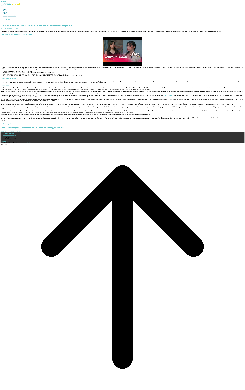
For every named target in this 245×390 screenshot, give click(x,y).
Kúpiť (4, 13)
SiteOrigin (29, 142)
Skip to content (4, 1)
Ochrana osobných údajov (9, 135)
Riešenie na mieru (7, 10)
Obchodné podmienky (8, 133)
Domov (5, 9)
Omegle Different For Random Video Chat (11, 131)
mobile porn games (167, 95)
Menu (3, 7)
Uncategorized (9, 121)
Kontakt (5, 12)
